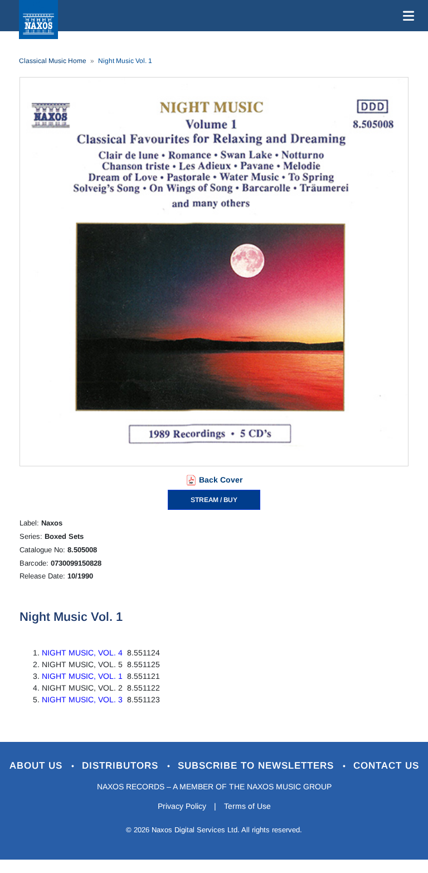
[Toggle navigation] (406, 15)
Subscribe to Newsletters (257, 765)
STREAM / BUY (214, 500)
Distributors (122, 765)
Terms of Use (247, 806)
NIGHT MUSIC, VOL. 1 (82, 676)
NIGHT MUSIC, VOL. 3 (82, 699)
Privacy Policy (182, 806)
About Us (37, 765)
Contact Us (386, 765)
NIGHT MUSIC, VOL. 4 (82, 652)
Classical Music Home (52, 61)
